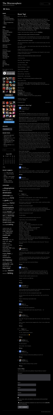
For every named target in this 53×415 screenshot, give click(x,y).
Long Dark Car (7, 17)
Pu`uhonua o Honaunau (9, 18)
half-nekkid (11, 200)
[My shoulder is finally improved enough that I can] (4, 103)
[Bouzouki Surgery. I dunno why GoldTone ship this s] (10, 103)
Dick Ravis (5, 63)
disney (11, 195)
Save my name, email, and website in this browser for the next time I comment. (33, 400)
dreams (4, 198)
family (12, 198)
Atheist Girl (5, 45)
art (3, 188)
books (24, 99)
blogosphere (9, 188)
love (9, 205)
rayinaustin (23, 285)
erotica (9, 198)
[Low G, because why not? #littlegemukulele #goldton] (13, 106)
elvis (26, 16)
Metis (22, 304)
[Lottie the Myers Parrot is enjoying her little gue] (13, 78)
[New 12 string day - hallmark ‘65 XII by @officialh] (7, 106)
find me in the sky (7, 144)
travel (9, 222)
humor (12, 203)
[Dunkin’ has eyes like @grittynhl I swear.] (7, 88)
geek (6, 200)
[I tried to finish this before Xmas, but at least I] (4, 109)
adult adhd (4, 229)
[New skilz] (7, 109)
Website (19, 392)
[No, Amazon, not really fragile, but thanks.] (7, 103)
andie (4, 231)
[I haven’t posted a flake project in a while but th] (7, 116)
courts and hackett (6, 236)
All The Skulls (11, 176)
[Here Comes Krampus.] (13, 109)
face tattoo (8, 243)
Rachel (22, 351)
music (9, 212)
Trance (25, 95)
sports (4, 217)
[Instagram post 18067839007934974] (10, 116)
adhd (10, 228)
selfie (11, 264)
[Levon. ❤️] (10, 85)
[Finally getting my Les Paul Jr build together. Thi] (10, 109)
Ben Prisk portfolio (6, 40)
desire (13, 239)
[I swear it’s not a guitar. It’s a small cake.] (10, 91)
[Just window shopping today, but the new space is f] (7, 85)
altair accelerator (9, 229)
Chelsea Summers (6, 34)
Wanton (11, 270)
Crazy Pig (5, 52)
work (6, 224)
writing (10, 224)
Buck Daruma (20, 94)
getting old (7, 246)
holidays (8, 203)
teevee (9, 220)
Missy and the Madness (7, 32)
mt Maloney (7, 260)
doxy (10, 241)
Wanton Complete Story (8, 22)
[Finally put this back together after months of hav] (10, 106)
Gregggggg (20, 92)
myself (13, 212)
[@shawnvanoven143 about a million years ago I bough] (7, 81)
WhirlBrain (40, 32)
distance (7, 241)
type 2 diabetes (5, 270)
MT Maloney (5, 53)
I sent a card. (6, 137)
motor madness (10, 209)
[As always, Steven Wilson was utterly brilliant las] (7, 91)
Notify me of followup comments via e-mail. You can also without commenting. (34, 403)
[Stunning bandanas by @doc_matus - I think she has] (4, 88)
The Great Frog (6, 56)
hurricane (4, 249)
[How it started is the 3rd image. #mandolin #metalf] (7, 112)
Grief (10, 248)
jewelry (5, 205)
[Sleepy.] (7, 78)
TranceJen (5, 33)
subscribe (47, 402)
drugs (6, 198)
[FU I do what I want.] (13, 91)
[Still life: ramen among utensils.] (4, 78)
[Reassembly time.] (10, 112)
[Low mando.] (13, 103)
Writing (5, 23)
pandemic (6, 264)
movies (5, 212)
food (3, 200)
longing (5, 253)
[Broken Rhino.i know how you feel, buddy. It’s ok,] (10, 88)
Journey (5, 180)
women (4, 224)
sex (4, 216)
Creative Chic (5, 37)
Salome (4, 61)
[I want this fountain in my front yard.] (4, 85)
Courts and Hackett (6, 51)
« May (4, 166)
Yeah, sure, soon (9, 172)
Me (3, 66)
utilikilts (13, 222)
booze (7, 190)
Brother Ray (20, 90)
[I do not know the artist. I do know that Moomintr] (4, 91)
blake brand (9, 231)
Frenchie (4, 246)
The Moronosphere (12, 3)
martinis (5, 255)
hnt (5, 203)
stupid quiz (8, 217)
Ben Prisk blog (6, 38)
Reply (21, 164)
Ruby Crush (5, 55)
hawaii (4, 203)
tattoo (10, 266)
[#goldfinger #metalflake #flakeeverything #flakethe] (13, 116)
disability (4, 241)
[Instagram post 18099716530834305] (10, 81)
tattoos (5, 220)
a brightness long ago (6, 228)
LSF (12, 253)
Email (19, 387)
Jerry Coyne (5, 47)
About (5, 15)
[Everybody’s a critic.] (10, 78)
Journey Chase (6, 30)
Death (10, 239)
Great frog (5, 248)
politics (13, 213)
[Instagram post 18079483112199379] (4, 106)
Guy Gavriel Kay (6, 64)
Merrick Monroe (6, 41)
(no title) (5, 139)
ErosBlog (4, 36)
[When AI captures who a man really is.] (13, 85)
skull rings (11, 216)
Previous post (21, 102)
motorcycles (5, 209)
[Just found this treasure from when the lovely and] (13, 88)
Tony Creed (5, 57)
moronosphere (8, 208)
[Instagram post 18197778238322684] (13, 81)
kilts (7, 205)
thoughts (5, 222)
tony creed (6, 268)
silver (6, 215)
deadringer (6, 239)
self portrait (6, 266)
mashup (11, 205)
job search (7, 249)
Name (19, 382)
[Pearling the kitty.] (13, 112)
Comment (20, 373)
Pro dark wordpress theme (45, 411)
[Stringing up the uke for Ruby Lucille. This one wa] (4, 116)
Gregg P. (23, 267)
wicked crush (5, 273)
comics (9, 190)
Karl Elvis (23, 248)
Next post (47, 102)
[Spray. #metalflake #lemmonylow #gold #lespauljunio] (4, 112)
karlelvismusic (6, 251)
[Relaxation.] (4, 81)
